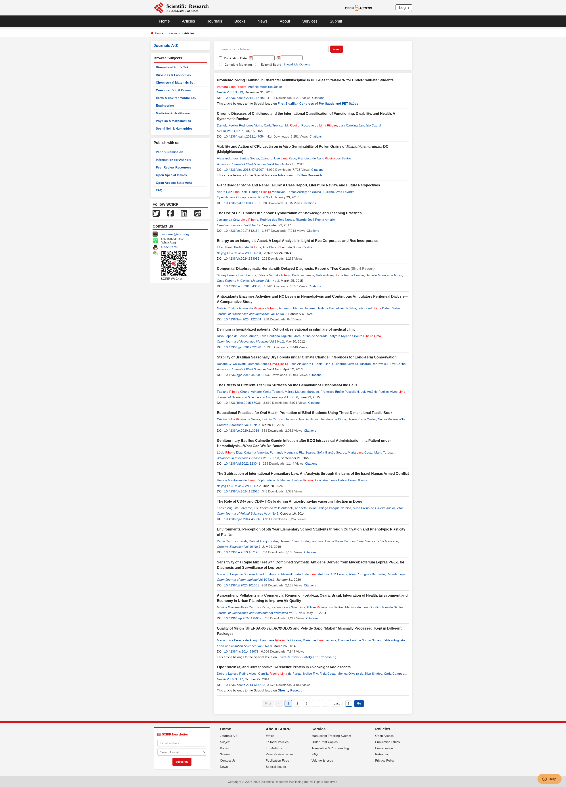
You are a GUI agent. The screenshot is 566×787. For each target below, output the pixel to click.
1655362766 (169, 247)
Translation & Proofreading (330, 748)
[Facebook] (170, 213)
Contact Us (227, 760)
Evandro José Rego (278, 158)
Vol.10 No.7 (252, 546)
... (316, 703)
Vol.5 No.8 (264, 646)
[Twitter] (156, 213)
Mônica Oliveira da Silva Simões (359, 673)
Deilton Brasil (306, 480)
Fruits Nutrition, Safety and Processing (307, 657)
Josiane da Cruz (237, 219)
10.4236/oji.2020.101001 (241, 585)
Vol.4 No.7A (275, 164)
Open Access (384, 735)
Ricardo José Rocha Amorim (316, 219)
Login (404, 7)
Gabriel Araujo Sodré (263, 541)
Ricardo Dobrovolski (374, 364)
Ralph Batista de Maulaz (273, 480)
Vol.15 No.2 (253, 486)
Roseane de (319, 125)
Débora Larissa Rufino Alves (236, 673)
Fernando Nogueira (283, 452)
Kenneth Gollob (306, 508)
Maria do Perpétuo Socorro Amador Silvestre (248, 574)
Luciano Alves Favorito (338, 191)
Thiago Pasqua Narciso (334, 508)
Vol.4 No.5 (271, 513)
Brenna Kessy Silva (288, 607)
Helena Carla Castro (362, 419)
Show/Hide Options (296, 64)
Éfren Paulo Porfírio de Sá (239, 247)
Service (319, 729)
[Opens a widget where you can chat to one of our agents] (549, 779)
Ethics (270, 735)
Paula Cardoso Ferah (232, 541)
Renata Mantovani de (236, 480)
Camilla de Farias (279, 673)
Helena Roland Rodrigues (301, 541)
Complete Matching (238, 64)
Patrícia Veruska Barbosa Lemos (286, 275)
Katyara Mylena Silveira (355, 336)
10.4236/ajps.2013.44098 (242, 375)
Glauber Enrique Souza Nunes (359, 640)
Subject (225, 742)
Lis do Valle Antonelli (273, 508)
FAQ (159, 190)
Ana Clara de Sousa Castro (287, 247)
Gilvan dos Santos (325, 607)
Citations (318, 98)
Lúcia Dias (229, 452)
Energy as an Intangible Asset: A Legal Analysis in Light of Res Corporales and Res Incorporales (297, 241)
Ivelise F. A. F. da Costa (319, 673)
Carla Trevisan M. (282, 125)
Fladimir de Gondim (363, 607)
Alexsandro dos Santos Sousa (238, 158)
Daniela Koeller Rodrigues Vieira (239, 125)
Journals (214, 21)
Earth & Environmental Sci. (176, 98)
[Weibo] (197, 213)
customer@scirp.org (175, 234)
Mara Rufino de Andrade (310, 336)
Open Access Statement (174, 182)
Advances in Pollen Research (300, 175)
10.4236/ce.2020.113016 (241, 430)
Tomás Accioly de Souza (304, 191)
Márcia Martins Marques (302, 391)
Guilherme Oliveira (345, 364)
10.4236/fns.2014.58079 (241, 651)
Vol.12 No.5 (297, 613)
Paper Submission (169, 152)
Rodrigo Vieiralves (267, 191)
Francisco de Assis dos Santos (324, 158)
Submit (336, 21)
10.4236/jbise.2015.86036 (242, 402)
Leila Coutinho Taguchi (276, 336)
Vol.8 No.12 (252, 225)
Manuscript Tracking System (331, 735)
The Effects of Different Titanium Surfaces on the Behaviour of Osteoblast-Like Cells (287, 385)
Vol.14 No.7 (235, 131)
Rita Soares (307, 452)
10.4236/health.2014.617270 (244, 685)
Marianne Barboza (319, 640)
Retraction (382, 754)
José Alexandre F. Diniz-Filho (310, 364)
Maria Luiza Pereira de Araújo (237, 640)
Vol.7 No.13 (235, 92)
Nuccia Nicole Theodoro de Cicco (322, 419)
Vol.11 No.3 (252, 425)
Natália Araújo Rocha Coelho (340, 275)
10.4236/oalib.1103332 (240, 203)
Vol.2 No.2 (277, 341)
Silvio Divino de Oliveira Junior (374, 508)
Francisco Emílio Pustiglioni (340, 391)
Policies (382, 729)
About (285, 21)
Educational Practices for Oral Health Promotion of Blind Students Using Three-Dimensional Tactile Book (304, 413)
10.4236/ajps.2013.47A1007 (244, 169)
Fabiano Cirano (233, 391)
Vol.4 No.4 (274, 369)
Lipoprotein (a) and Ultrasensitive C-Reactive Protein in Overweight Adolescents (284, 667)
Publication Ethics (387, 742)
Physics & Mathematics (173, 121)
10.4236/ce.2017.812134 (241, 230)
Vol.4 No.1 (265, 197)
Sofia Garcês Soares (331, 452)
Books (239, 21)
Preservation (384, 748)
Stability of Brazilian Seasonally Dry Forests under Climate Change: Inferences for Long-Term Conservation (307, 357)
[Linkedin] (184, 213)
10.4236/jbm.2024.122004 (242, 319)
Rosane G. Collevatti (231, 364)
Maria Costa (360, 452)
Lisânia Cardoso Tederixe (279, 419)
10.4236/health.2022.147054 (244, 136)
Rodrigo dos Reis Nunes (277, 219)
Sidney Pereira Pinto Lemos (236, 275)
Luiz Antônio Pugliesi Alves (383, 391)
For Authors (274, 748)
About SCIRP (278, 729)
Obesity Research (291, 690)
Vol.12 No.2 (278, 314)
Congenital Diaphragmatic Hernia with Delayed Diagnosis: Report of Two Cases (283, 268)
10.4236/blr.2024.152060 (241, 491)
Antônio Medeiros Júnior (265, 86)
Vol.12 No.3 (271, 458)
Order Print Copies (325, 742)
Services (309, 21)
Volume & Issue (322, 760)
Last (337, 703)
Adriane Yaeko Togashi (267, 391)
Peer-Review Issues (280, 754)
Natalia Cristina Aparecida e (247, 308)
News (263, 21)
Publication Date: (235, 58)
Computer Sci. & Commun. (175, 90)
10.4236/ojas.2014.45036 (242, 519)
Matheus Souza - (267, 364)
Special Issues (276, 766)
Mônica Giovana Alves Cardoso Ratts (243, 607)
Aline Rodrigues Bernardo (367, 574)
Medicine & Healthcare (173, 113)
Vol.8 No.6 (291, 397)
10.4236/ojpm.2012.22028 (242, 347)
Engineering (165, 105)
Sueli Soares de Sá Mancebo (377, 541)
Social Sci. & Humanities (174, 128)
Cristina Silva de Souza (238, 419)
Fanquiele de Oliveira (280, 640)
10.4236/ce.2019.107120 (241, 552)
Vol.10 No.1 (266, 579)
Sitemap (225, 754)
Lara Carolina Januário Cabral (360, 125)
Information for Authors (173, 159)
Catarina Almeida (256, 452)
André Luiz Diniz (232, 191)
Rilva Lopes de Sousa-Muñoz (237, 336)
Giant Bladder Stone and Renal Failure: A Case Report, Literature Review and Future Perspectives (298, 185)
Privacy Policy (384, 760)
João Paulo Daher (374, 308)
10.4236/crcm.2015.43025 (242, 286)
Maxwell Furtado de (299, 574)
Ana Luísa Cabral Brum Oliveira (345, 480)
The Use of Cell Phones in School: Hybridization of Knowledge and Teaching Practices (289, 213)
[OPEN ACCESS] (358, 7)
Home (164, 21)
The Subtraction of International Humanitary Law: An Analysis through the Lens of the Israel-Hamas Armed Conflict (313, 473)
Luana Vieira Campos (340, 541)
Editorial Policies (277, 742)
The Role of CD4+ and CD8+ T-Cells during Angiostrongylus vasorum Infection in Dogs (289, 501)
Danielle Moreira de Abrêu (384, 275)
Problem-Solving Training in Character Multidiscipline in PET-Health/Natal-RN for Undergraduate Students (305, 80)
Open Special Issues (171, 175)
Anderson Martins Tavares (297, 308)
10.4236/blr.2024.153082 (241, 258)
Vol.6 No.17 (235, 679)
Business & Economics (173, 75)
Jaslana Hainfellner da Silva (336, 308)
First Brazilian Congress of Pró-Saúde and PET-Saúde (318, 103)
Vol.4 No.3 (272, 280)
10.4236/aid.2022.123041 (242, 463)
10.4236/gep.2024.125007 (242, 618)
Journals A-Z (229, 735)
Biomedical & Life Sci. (172, 67)
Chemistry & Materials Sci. (175, 82)
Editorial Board (271, 64)
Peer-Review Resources (173, 167)
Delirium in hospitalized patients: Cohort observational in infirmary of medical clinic (286, 329)
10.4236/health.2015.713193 (244, 98)
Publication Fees (277, 760)
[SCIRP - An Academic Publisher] (181, 7)
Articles (188, 21)
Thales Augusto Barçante (234, 508)
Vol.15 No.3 (253, 253)
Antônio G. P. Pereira (332, 574)
